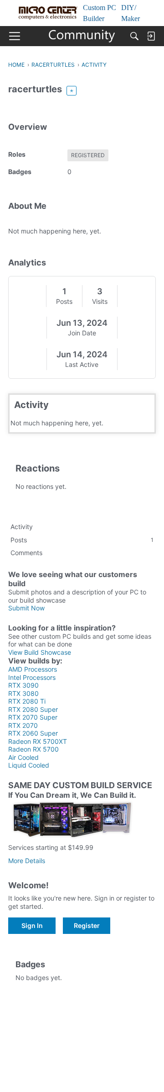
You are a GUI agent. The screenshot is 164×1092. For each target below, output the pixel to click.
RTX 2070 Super (32, 717)
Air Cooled (23, 757)
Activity (21, 526)
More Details (26, 860)
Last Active (81, 364)
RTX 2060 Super (33, 733)
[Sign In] (151, 36)
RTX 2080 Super (33, 709)
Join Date (82, 333)
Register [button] (87, 925)
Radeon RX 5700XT (37, 741)
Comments (26, 553)
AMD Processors (32, 669)
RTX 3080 (23, 693)
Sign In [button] (32, 925)
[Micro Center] (82, 36)
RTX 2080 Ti (27, 701)
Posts (64, 301)
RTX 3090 (23, 685)
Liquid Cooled (28, 765)
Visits (100, 301)
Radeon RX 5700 (33, 749)
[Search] (134, 36)
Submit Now (26, 608)
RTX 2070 (23, 725)
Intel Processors (32, 677)
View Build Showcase (39, 652)
